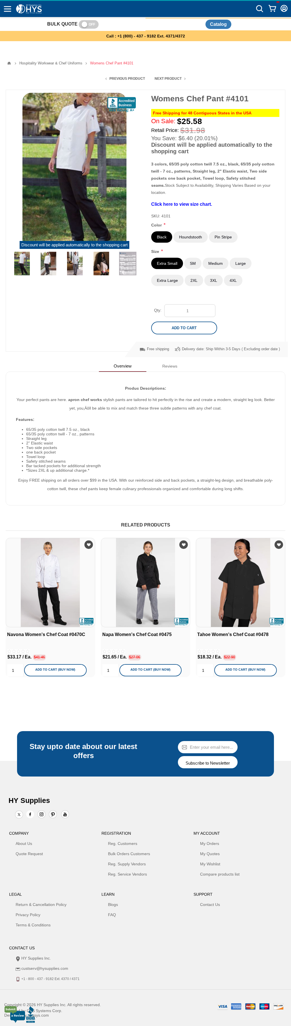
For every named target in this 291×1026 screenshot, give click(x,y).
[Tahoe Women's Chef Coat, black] (240, 582)
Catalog (218, 24)
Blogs (113, 904)
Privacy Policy (28, 914)
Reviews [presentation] (169, 366)
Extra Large (167, 280)
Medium (215, 263)
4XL (233, 280)
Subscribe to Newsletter (208, 763)
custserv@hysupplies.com (44, 968)
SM (193, 263)
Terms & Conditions (33, 925)
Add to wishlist (88, 544)
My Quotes (210, 853)
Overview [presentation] (123, 366)
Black (162, 237)
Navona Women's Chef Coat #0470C (46, 634)
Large (240, 263)
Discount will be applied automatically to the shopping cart (74, 245)
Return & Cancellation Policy (41, 904)
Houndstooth (190, 237)
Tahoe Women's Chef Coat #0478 (233, 634)
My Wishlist (210, 864)
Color (157, 225)
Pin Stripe (223, 237)
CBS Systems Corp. (44, 1010)
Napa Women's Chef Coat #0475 (137, 634)
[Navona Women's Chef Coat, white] (50, 582)
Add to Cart (184, 328)
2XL (194, 280)
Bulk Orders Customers (129, 853)
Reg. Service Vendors (127, 874)
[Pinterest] (52, 815)
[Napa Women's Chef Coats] (145, 582)
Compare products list (220, 874)
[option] (22, 263)
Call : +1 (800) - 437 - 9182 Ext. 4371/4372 (145, 36)
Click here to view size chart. (181, 204)
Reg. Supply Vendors (127, 864)
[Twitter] (19, 815)
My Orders (209, 843)
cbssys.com (38, 1015)
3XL (213, 280)
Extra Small (167, 263)
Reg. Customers (122, 843)
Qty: (157, 310)
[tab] (122, 366)
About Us (24, 843)
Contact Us (210, 904)
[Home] (9, 63)
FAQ (112, 914)
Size (155, 251)
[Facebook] (30, 814)
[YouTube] (65, 815)
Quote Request (29, 853)
